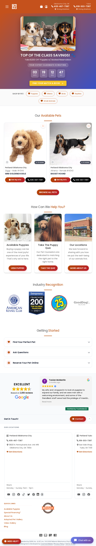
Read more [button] (47, 402)
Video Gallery (10, 523)
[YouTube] (9, 495)
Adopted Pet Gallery (13, 519)
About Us (8, 516)
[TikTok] (24, 495)
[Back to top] (89, 418)
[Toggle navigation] (7, 6)
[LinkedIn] (38, 495)
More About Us (78, 268)
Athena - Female (62, 170)
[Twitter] (29, 495)
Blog (6, 526)
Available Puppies (12, 509)
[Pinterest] (34, 495)
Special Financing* (12, 512)
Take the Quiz (48, 268)
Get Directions (15, 452)
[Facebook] (19, 495)
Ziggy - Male (14, 170)
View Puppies (17, 268)
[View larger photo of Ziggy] (43, 126)
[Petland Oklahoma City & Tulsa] (14, 7)
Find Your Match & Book (46, 83)
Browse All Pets (48, 192)
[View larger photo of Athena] (88, 126)
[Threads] (42, 495)
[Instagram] (14, 495)
